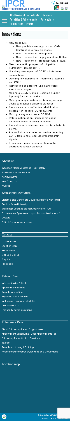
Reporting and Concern (15, 296)
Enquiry (6, 259)
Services (47, 15)
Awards (6, 185)
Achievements (9, 176)
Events (29, 24)
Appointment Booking (13, 287)
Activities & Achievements (23, 19)
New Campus (9, 181)
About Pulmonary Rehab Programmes (22, 329)
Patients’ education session (17, 222)
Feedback (7, 263)
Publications (16, 24)
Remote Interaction (12, 292)
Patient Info (47, 19)
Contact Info (9, 241)
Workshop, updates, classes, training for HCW (26, 208)
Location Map (9, 245)
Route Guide (8, 250)
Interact (6, 342)
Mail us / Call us (10, 254)
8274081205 (61, 2)
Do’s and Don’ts (10, 305)
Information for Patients (14, 283)
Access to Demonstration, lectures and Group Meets (30, 351)
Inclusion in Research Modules (18, 301)
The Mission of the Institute (24, 15)
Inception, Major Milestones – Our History (23, 167)
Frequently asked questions (17, 310)
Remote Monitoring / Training (18, 347)
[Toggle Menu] (4, 22)
